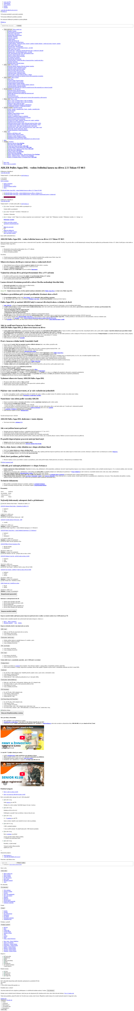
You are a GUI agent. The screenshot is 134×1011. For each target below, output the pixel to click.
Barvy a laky (7, 99)
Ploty (5, 131)
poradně (22, 337)
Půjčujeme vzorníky (9, 219)
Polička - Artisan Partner (10, 947)
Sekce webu (4, 870)
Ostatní (3, 908)
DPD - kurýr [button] (4, 629)
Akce (5, 140)
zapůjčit (51, 407)
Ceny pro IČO (7, 2)
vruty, (15, 623)
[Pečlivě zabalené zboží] (7, 462)
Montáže (6, 897)
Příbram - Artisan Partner (10, 948)
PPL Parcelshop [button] (5, 689)
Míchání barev (7, 900)
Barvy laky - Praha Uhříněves (11, 941)
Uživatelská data (6, 1006)
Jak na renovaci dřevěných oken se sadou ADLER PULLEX (40, 318)
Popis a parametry (8, 183)
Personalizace (5, 1008)
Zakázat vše (3, 998)
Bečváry (6, 927)
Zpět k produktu (5, 181)
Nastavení (3, 1000)
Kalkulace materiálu (8, 902)
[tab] (67, 629)
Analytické (5, 1003)
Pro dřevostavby (8, 89)
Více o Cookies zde (69, 993)
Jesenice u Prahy (8, 933)
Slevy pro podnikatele (9, 894)
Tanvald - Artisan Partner (10, 949)
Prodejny (6, 141)
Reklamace (6, 915)
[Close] (1, 850)
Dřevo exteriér (7, 77)
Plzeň (5, 937)
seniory (40, 476)
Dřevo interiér (7, 64)
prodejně (17, 666)
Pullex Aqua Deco (50, 291)
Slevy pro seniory (28, 758)
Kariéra (5, 6)
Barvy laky (6, 162)
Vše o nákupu (7, 4)
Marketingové (5, 1005)
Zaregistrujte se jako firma (11, 722)
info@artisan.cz (25, 175)
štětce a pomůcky (12, 621)
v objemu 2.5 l (18, 422)
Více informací (50, 990)
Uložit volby (4, 1009)
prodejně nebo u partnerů (57, 474)
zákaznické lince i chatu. (26, 473)
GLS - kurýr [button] (3, 652)
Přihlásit (21, 862)
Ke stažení (6, 916)
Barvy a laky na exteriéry (10, 164)
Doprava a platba (8, 891)
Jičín (5, 934)
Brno (5, 929)
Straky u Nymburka (8, 942)
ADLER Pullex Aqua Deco (25, 316)
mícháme (9, 834)
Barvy (5, 621)
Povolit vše (9, 1000)
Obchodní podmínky (9, 918)
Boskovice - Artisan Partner (10, 944)
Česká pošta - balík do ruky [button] (7, 637)
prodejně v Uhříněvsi (11, 409)
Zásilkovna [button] (3, 670)
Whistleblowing (7, 919)
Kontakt (6, 7)
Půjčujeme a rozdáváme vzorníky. (32, 395)
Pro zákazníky (4, 887)
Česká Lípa (6, 930)
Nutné (4, 1001)
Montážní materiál (8, 107)
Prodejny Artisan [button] (5, 663)
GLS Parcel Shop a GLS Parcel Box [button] (9, 699)
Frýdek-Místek (7, 931)
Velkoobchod (7, 3)
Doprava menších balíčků (10, 186)
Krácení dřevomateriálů (9, 901)
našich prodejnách (35, 407)
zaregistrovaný (11, 755)
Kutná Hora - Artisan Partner (11, 945)
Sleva (5, 187)
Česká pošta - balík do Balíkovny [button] (8, 679)
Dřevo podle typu (8, 29)
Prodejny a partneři (5, 924)
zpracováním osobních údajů (15, 864)
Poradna (6, 893)
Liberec (5, 936)
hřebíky (20, 623)
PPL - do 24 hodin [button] (5, 645)
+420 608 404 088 (9, 10)
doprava (8, 802)
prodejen (9, 818)
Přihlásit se (3, 22)
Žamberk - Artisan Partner (10, 951)
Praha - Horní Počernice (10, 938)
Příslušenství (7, 185)
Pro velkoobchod (8, 913)
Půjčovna (6, 898)
